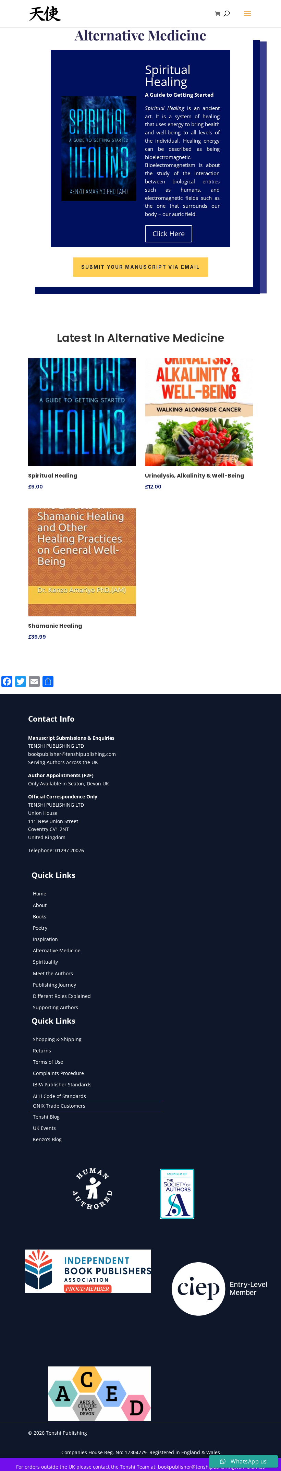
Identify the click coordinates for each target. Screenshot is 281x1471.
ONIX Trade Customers (59, 1105)
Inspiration (45, 939)
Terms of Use (48, 1062)
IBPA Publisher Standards (62, 1084)
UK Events (44, 1128)
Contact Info (51, 718)
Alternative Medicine (57, 950)
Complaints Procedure (58, 1073)
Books (39, 916)
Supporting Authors (55, 1007)
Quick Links (53, 875)
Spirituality (45, 961)
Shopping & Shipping (57, 1039)
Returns (42, 1050)
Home (39, 893)
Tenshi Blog (46, 1116)
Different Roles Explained (62, 996)
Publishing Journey (54, 984)
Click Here (168, 233)
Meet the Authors (53, 973)
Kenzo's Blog (47, 1139)
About (40, 905)
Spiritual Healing (168, 75)
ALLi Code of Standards (59, 1096)
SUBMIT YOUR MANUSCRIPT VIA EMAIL (140, 267)
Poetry (40, 928)
